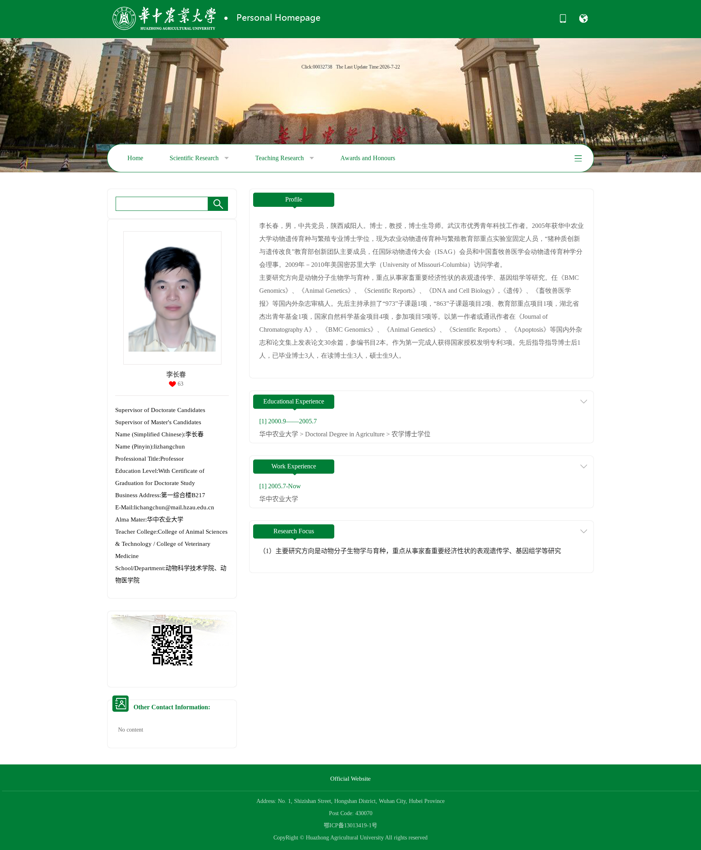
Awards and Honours (367, 158)
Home (135, 158)
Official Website (350, 778)
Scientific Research (195, 158)
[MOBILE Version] (563, 21)
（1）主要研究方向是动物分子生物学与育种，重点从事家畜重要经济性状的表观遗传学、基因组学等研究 (410, 550)
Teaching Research (280, 158)
